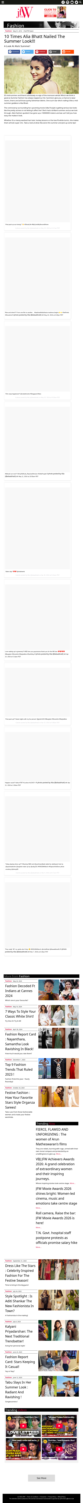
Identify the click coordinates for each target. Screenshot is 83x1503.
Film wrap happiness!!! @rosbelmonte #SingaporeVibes (23, 394)
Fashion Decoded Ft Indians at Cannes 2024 (20, 991)
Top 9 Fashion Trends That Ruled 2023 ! (19, 1069)
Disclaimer (43, 1497)
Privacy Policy (52, 1497)
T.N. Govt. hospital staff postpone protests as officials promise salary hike (56, 1238)
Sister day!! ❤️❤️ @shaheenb (15, 571)
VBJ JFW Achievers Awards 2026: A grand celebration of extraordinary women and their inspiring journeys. (55, 1169)
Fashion (8, 31)
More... (59, 1154)
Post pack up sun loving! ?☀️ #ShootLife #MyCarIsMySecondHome (26, 224)
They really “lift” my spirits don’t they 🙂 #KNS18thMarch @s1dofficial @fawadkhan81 (32, 949)
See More (41, 1478)
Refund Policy (62, 1497)
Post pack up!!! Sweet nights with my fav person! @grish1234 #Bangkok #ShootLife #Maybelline (36, 719)
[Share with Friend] (54, 52)
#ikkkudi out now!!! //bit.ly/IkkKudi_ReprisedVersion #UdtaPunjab (25, 474)
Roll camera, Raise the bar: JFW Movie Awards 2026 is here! (56, 1218)
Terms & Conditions (32, 1497)
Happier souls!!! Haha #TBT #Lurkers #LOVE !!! (20, 782)
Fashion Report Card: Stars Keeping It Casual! (20, 1362)
